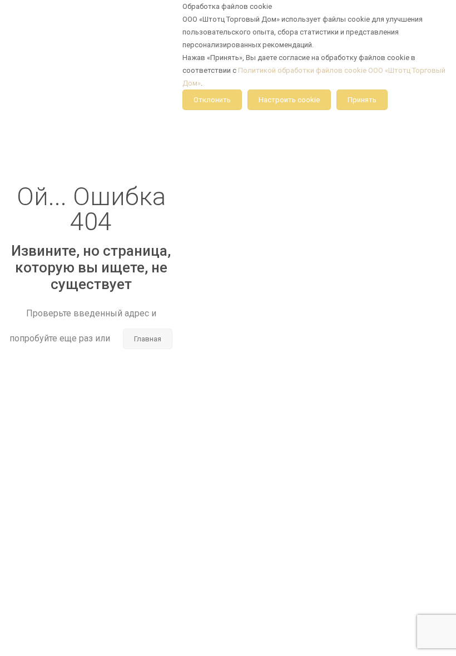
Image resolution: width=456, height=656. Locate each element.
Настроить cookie (289, 100)
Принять (362, 100)
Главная (147, 339)
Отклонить (212, 100)
